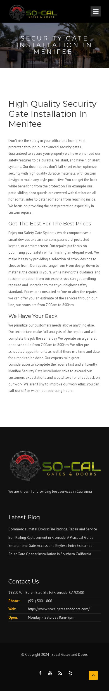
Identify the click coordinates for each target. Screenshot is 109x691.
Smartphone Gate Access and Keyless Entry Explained (50, 545)
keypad (14, 246)
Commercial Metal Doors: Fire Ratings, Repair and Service (52, 529)
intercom (49, 239)
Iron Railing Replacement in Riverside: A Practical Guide (50, 537)
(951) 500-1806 (40, 601)
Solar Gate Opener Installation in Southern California (49, 554)
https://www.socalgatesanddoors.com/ (59, 609)
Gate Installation (48, 371)
